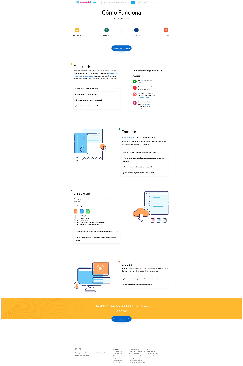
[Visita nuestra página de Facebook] (76, 349)
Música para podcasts (135, 356)
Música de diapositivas (135, 360)
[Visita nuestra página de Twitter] (80, 349)
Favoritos (147, 104)
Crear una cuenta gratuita (121, 48)
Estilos (117, 73)
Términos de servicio (153, 356)
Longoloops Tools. (143, 98)
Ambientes (77, 76)
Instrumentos (88, 76)
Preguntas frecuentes (119, 358)
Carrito (140, 83)
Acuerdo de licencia (152, 353)
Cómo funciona (117, 351)
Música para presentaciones (137, 358)
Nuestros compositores (119, 356)
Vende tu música (117, 360)
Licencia (129, 268)
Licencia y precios (152, 351)
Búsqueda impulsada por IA (137, 351)
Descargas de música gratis (137, 362)
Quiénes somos (117, 353)
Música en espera (134, 353)
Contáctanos (116, 362)
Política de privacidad (153, 358)
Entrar (155, 2)
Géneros (111, 73)
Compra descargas (128, 137)
